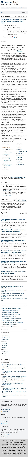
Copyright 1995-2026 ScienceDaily (9, 444)
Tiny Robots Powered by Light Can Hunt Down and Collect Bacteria (14, 372)
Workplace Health (8, 152)
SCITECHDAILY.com (10, 283)
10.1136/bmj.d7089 (7, 195)
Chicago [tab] (24, 200)
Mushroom (20, 162)
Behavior (4, 347)
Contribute (14, 441)
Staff (10, 441)
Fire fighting (20, 159)
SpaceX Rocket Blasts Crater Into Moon (11, 314)
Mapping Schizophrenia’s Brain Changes (11, 308)
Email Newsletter (7, 409)
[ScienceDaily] (9, 2)
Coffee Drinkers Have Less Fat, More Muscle (12, 322)
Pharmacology (7, 158)
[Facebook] (8, 37)
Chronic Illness (7, 170)
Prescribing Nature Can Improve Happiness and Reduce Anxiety (13, 219)
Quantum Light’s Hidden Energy (9, 324)
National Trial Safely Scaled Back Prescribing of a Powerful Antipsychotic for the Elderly (13, 230)
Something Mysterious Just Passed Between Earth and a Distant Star (13, 290)
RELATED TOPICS (5, 144)
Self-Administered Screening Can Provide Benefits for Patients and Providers (13, 272)
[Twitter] (10, 37)
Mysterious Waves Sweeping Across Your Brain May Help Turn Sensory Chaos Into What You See (14, 377)
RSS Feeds (5, 411)
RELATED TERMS (19, 144)
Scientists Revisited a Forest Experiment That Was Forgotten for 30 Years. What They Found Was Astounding (12, 295)
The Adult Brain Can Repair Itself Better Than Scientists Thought (12, 383)
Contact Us (5, 437)
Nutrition (4, 356)
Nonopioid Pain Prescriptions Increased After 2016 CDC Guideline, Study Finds (13, 261)
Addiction (20, 149)
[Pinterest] (12, 37)
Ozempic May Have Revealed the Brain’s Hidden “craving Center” (13, 380)
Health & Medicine (6, 147)
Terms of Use (20, 442)
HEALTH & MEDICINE (5, 332)
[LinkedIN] (14, 37)
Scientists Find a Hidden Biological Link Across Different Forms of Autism (12, 287)
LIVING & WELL (4, 349)
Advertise (20, 441)
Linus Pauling (21, 164)
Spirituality (4, 345)
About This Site (4, 441)
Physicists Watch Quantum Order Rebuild (11, 318)
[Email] (17, 37)
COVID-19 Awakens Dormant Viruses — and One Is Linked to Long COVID (14, 389)
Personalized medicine (21, 156)
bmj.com (19, 51)
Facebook (5, 421)
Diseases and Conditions (7, 155)
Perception (4, 343)
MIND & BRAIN (4, 341)
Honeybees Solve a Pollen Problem (10, 326)
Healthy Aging (5, 339)
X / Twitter (5, 423)
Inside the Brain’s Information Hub (10, 320)
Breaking (3, 305)
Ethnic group (20, 153)
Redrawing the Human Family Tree (10, 310)
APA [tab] (19, 200)
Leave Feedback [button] (7, 434)
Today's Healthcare (8, 149)
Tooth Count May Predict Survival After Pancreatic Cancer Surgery (13, 365)
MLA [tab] (14, 200)
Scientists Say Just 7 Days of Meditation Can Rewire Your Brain (14, 395)
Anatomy (20, 147)
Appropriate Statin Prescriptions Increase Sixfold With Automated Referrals (13, 240)
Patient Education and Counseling (8, 164)
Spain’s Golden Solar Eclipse (9, 316)
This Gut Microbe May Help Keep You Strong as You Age (14, 368)
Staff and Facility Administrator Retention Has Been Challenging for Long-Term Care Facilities (13, 251)
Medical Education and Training (8, 161)
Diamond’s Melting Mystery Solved (10, 312)
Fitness (5, 167)
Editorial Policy (12, 442)
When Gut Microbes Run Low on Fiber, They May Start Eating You (14, 392)
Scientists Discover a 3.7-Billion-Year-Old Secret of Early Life (14, 299)
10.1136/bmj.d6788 (7, 191)
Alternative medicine (22, 151)
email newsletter (20, 8)
